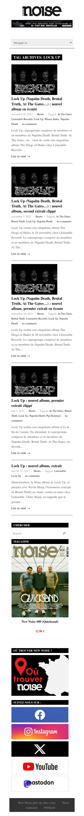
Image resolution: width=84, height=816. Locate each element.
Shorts (40, 114)
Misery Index (52, 119)
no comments (29, 124)
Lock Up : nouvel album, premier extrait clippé (37, 403)
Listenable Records (22, 119)
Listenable (60, 471)
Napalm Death (45, 221)
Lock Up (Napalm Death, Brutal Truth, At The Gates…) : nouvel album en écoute (36, 103)
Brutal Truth (18, 221)
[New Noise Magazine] (42, 14)
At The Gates (64, 114)
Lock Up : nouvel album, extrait (36, 465)
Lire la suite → (20, 156)
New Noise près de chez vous (36, 803)
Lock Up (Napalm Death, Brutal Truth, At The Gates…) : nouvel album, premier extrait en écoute (37, 303)
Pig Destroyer (53, 415)
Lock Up (38, 119)
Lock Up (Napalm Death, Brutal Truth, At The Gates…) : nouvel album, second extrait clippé (36, 206)
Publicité (49, 807)
